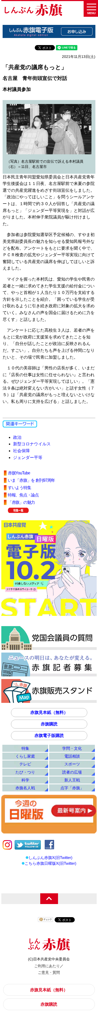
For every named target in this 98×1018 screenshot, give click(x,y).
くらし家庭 (25, 756)
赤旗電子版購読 (49, 735)
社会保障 (21, 450)
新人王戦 (72, 780)
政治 (17, 437)
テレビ (25, 764)
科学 (25, 780)
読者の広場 (72, 772)
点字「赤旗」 (72, 788)
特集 (25, 748)
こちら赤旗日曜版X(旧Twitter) (50, 863)
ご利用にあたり (47, 966)
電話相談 (72, 756)
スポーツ (72, 764)
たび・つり (25, 772)
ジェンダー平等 (27, 457)
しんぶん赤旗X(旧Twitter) (50, 857)
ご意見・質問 (49, 972)
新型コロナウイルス (32, 444)
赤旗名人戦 (25, 788)
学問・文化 (72, 748)
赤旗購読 (49, 724)
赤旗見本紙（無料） (49, 712)
